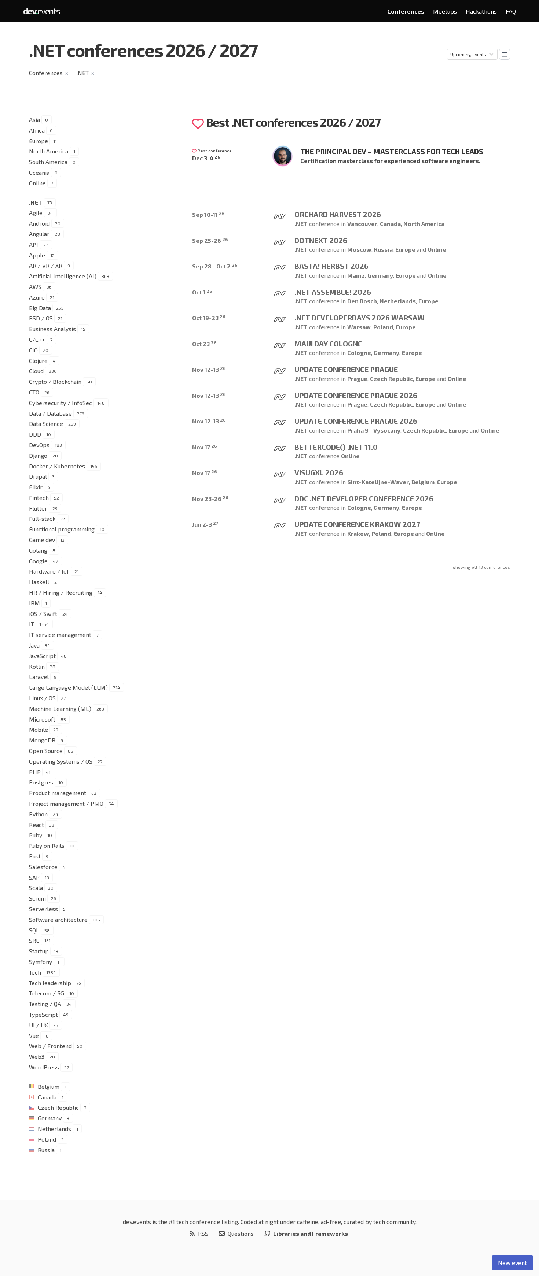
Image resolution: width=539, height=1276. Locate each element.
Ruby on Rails (47, 845)
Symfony (40, 961)
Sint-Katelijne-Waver (378, 481)
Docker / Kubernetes (57, 466)
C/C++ (37, 339)
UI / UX (38, 1024)
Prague (357, 378)
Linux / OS (42, 697)
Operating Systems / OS (60, 761)
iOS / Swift (43, 613)
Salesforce (43, 866)
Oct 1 (202, 292)
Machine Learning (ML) (60, 708)
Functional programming (62, 529)
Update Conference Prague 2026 (355, 395)
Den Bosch (362, 300)
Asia (34, 119)
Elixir (36, 486)
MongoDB (42, 740)
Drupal (38, 476)
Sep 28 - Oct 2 (215, 266)
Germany (50, 1117)
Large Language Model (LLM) (68, 687)
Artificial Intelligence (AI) (62, 275)
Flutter (38, 508)
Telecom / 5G (46, 993)
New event (512, 1262)
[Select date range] (504, 54)
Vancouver (362, 223)
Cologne (359, 352)
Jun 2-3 (205, 524)
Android (39, 223)
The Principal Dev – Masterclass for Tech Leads (391, 151)
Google (38, 560)
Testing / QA (45, 1003)
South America (48, 161)
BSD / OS (41, 318)
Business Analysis (52, 328)
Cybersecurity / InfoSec (60, 402)
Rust (35, 856)
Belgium (48, 1086)
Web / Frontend (50, 1045)
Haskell (39, 581)
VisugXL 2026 (318, 472)
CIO (33, 349)
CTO (34, 392)
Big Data (40, 307)
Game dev (42, 539)
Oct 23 (204, 343)
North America (48, 151)
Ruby (35, 834)
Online (37, 182)
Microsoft (42, 719)
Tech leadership (50, 982)
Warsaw (359, 326)
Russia (46, 1149)
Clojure (38, 360)
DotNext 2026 (320, 240)
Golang (38, 550)
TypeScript (43, 1014)
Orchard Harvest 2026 (337, 214)
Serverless (43, 908)
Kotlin (37, 666)
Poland (47, 1139)
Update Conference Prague (346, 369)
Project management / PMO (66, 803)
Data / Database (50, 413)
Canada (47, 1097)
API (33, 244)
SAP (34, 877)
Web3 (36, 1056)
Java (34, 645)
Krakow (358, 533)
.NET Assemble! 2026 (332, 292)
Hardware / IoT (49, 571)
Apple (37, 255)
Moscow (359, 249)
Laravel (39, 676)
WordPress (44, 1067)
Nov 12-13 (209, 369)
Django (38, 455)
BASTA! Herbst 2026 (331, 265)
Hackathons (481, 11)
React (36, 824)
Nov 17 (204, 447)
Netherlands (54, 1128)
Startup (39, 950)
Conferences (405, 11)
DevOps (39, 444)
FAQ (511, 11)
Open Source (46, 750)
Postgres (41, 782)
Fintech (39, 497)
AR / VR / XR (45, 265)
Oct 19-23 (208, 317)
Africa (37, 130)
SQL (34, 930)
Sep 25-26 (210, 240)
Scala (36, 887)
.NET (83, 72)
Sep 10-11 (208, 214)
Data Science (46, 423)
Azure (37, 297)
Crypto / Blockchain (55, 381)
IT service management (60, 634)
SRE (34, 940)
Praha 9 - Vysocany (373, 430)
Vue (34, 1035)
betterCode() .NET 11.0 (336, 446)
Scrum (37, 898)
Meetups (445, 11)
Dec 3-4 (206, 158)
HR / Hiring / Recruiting (60, 592)
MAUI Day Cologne (328, 343)
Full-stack (42, 518)
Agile (36, 212)
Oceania (39, 172)
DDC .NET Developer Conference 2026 (363, 498)
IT (31, 623)
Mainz (356, 275)
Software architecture (58, 919)
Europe (38, 140)
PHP (35, 771)
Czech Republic (58, 1107)
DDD (35, 434)
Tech (35, 972)
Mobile (38, 729)
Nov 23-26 (210, 498)
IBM (34, 603)
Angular (39, 233)
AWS (35, 286)
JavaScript (42, 655)
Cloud (36, 370)
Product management (57, 792)
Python (38, 814)
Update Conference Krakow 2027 (357, 524)
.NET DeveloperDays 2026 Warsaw (359, 317)
